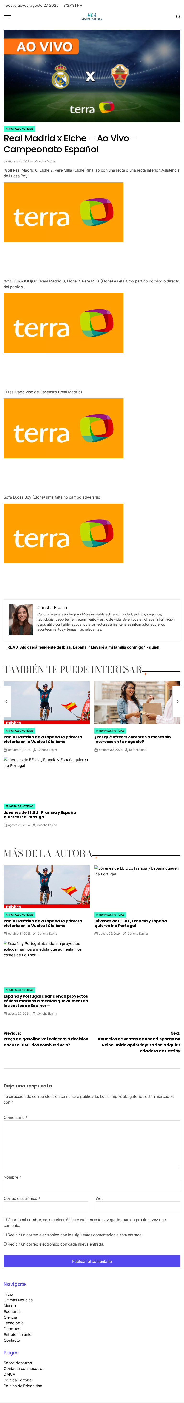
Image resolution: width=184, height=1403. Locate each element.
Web (100, 1198)
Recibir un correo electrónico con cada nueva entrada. (56, 1244)
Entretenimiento (18, 1334)
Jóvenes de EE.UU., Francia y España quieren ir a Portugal (40, 815)
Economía (13, 1311)
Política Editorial (18, 1380)
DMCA (9, 1374)
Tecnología (13, 1323)
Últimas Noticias (18, 1300)
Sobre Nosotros (18, 1362)
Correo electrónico (22, 1198)
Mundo (10, 1305)
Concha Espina (45, 161)
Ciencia (10, 1317)
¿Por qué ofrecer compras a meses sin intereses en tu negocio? (132, 739)
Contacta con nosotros (24, 1368)
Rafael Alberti (138, 750)
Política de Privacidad (23, 1385)
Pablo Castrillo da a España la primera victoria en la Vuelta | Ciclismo (43, 739)
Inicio (8, 1294)
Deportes (12, 1328)
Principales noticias (20, 128)
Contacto (12, 1340)
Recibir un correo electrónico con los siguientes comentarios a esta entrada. (75, 1234)
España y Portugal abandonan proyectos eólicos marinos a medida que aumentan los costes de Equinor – (46, 1001)
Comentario (16, 1117)
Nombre (12, 1177)
